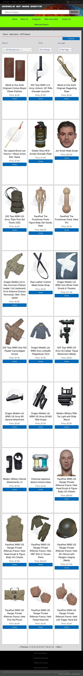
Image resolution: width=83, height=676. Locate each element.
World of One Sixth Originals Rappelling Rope (67, 88)
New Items (14, 34)
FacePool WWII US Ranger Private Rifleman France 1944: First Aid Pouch (15, 615)
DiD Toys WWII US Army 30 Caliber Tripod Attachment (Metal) (66, 350)
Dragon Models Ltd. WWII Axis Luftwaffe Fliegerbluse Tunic (41, 350)
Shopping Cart (75, 2)
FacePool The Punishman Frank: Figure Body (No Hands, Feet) (40, 221)
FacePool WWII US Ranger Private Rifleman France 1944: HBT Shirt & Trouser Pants (41, 551)
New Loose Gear (51, 19)
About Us (24, 19)
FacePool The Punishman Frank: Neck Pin (66, 219)
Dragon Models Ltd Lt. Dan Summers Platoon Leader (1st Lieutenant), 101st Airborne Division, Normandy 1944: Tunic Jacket (14, 289)
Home (14, 19)
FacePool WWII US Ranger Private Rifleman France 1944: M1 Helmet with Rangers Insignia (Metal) (67, 552)
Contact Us (66, 19)
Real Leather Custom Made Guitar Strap (40, 283)
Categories (36, 19)
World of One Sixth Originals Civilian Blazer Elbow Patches (14, 88)
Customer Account (40, 658)
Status (14, 2)
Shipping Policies (41, 667)
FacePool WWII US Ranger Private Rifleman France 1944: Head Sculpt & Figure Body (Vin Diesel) (67, 485)
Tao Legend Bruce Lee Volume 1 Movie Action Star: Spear (14, 153)
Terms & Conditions (64, 674)
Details (14, 99)
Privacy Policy (76, 674)
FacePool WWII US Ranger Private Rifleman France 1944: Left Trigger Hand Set (67, 615)
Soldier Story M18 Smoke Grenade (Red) (41, 152)
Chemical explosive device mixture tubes (41, 480)
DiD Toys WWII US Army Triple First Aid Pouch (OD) (15, 219)
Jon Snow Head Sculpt (67, 150)
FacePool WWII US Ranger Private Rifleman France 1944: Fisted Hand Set (41, 615)
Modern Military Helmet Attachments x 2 (14, 480)
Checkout (71, 38)
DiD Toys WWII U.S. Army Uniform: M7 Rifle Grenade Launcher (40, 88)
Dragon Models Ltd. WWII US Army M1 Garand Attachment (14, 416)
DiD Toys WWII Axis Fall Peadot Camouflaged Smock (15, 350)
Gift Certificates (40, 653)
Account (22, 2)
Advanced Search (41, 24)
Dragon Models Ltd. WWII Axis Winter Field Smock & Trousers (66, 285)
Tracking (6, 2)
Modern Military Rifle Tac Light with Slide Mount (67, 416)
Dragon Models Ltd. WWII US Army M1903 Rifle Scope (41, 416)
